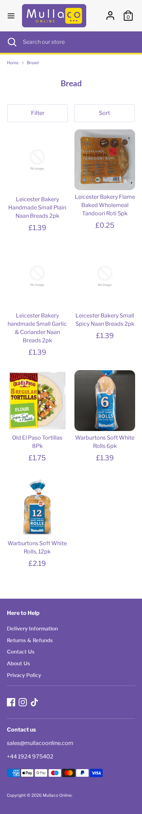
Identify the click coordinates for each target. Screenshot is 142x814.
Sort (104, 113)
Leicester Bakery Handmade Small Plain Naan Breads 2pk (37, 207)
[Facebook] (11, 702)
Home (13, 62)
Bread (33, 62)
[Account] (110, 12)
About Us (18, 663)
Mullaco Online (57, 795)
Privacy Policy (24, 674)
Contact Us (20, 651)
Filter (37, 113)
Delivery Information (32, 628)
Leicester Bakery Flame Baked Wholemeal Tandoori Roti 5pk (105, 205)
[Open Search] (11, 42)
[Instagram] (23, 702)
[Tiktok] (34, 702)
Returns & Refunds (30, 640)
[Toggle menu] (11, 16)
